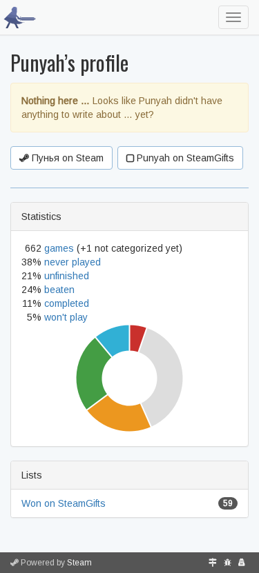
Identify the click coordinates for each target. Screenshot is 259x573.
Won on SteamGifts (63, 503)
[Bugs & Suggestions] (227, 562)
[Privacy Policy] (241, 562)
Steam (79, 562)
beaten (59, 289)
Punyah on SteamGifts (184, 157)
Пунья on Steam (66, 157)
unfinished (66, 275)
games (59, 248)
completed (66, 303)
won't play (66, 317)
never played (72, 262)
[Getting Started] (213, 562)
